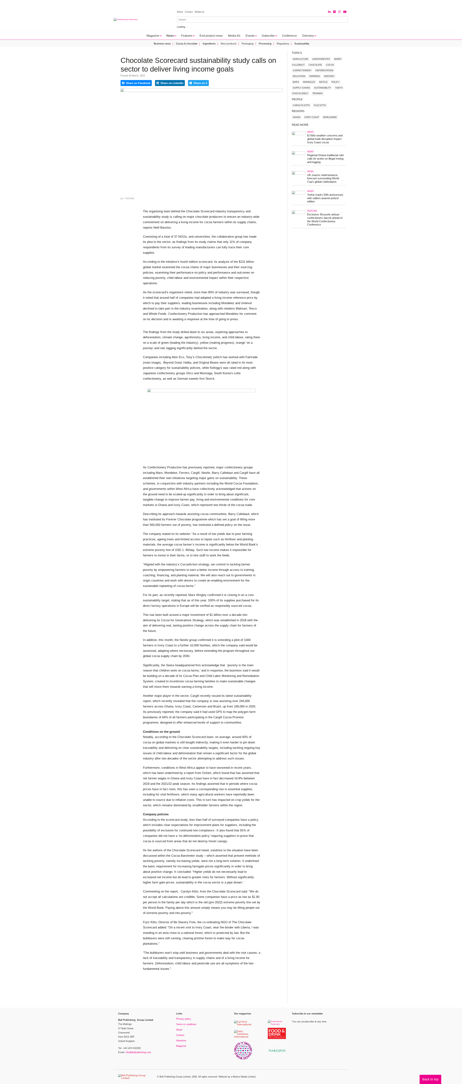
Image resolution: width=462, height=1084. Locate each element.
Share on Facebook (137, 83)
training (317, 93)
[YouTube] (344, 11)
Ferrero (314, 76)
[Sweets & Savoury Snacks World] (243, 1059)
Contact (189, 11)
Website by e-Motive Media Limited (237, 1076)
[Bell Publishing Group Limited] (135, 1077)
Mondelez (309, 82)
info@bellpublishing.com (138, 1052)
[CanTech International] (243, 1025)
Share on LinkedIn (171, 83)
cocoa (330, 65)
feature (312, 211)
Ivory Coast (311, 117)
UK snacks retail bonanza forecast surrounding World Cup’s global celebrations (323, 178)
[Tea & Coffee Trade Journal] (277, 1053)
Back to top (430, 1079)
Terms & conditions (186, 1024)
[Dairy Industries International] (243, 1037)
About (180, 11)
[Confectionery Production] (277, 1024)
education (299, 76)
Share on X (200, 83)
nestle (323, 82)
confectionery (302, 70)
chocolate (315, 65)
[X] (334, 11)
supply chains (301, 88)
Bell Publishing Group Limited (175, 1076)
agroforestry (321, 59)
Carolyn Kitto (301, 105)
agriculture (300, 59)
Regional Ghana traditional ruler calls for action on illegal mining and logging (325, 159)
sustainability (322, 88)
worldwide (330, 117)
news (310, 132)
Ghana (296, 117)
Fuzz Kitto (320, 105)
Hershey (329, 76)
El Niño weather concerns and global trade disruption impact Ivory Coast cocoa (325, 139)
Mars (296, 82)
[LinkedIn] (329, 11)
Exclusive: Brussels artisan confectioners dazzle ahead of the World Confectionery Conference (324, 219)
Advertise (181, 1040)
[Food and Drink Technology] (277, 1038)
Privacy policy (183, 1019)
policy (335, 82)
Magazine (181, 1046)
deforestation (324, 70)
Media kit (199, 11)
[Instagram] (339, 11)
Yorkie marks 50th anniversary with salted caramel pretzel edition (325, 198)
